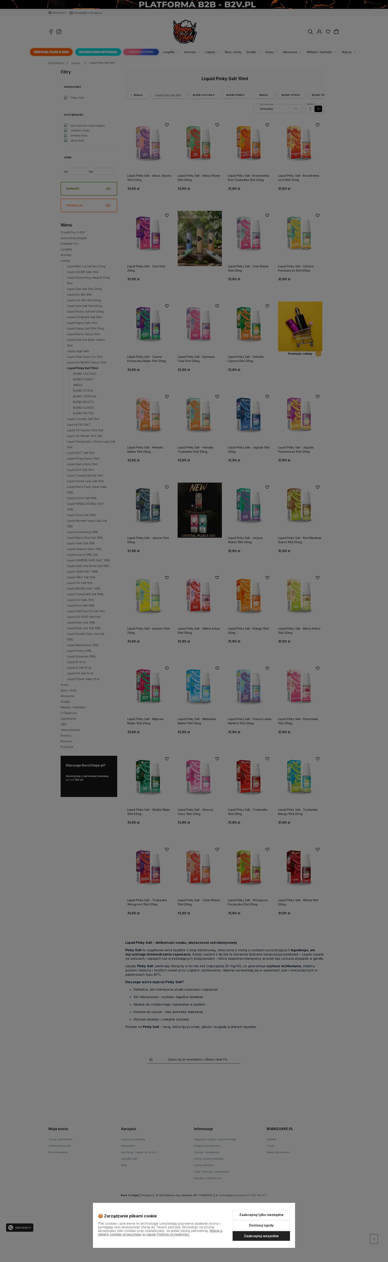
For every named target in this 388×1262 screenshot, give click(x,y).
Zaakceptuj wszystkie (261, 1236)
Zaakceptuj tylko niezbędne (261, 1215)
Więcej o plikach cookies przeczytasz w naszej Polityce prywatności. (160, 1232)
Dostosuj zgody (261, 1225)
